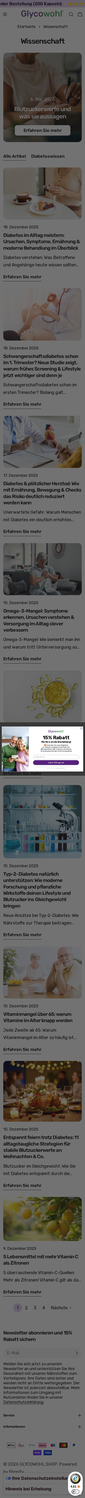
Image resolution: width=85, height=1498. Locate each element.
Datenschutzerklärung (60, 768)
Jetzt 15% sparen (56, 762)
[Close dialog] (81, 728)
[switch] (75, 1491)
